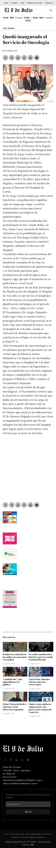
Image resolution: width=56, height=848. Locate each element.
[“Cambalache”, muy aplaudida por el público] (15, 672)
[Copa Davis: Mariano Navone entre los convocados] (41, 672)
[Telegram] (36, 57)
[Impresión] (30, 57)
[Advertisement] (28, 467)
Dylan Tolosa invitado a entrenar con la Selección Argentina (15, 707)
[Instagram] (11, 760)
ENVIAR (28, 812)
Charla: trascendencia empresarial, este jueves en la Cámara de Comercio (40, 708)
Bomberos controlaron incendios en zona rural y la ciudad (15, 657)
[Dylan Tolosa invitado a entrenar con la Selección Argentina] (15, 696)
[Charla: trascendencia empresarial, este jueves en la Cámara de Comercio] (41, 696)
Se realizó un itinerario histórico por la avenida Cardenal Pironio (41, 657)
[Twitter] (11, 57)
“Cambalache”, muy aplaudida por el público (12, 682)
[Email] (24, 57)
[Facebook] (5, 57)
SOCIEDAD (8, 28)
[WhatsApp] (18, 57)
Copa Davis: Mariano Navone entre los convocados (39, 682)
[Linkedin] (16, 760)
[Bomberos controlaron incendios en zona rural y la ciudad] (15, 647)
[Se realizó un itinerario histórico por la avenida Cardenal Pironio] (41, 647)
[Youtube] (27, 760)
